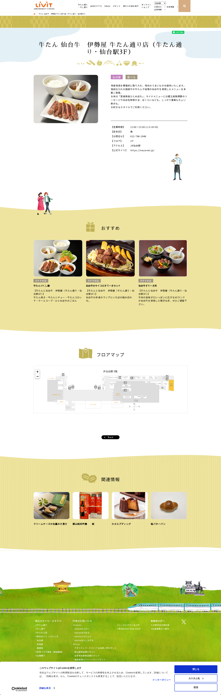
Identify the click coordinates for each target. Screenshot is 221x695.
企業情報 (158, 9)
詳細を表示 (45, 688)
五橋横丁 (41, 655)
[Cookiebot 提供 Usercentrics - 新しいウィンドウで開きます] (19, 689)
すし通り (41, 628)
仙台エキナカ (96, 6)
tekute (107, 6)
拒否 (196, 687)
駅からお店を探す (131, 6)
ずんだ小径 (42, 632)
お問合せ (158, 7)
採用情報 (170, 7)
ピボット (117, 6)
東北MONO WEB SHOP (130, 628)
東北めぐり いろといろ (47, 636)
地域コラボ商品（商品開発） (50, 651)
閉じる (196, 669)
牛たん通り (42, 625)
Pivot (77, 644)
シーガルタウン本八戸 (129, 625)
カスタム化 (194, 678)
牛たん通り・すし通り (83, 5)
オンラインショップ (146, 5)
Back (110, 437)
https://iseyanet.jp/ (142, 150)
